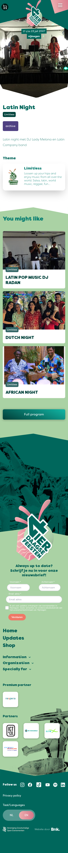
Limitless (9, 114)
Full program (34, 414)
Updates (13, 638)
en (26, 815)
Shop (9, 645)
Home (10, 631)
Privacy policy (12, 795)
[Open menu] (60, 5)
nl (11, 815)
